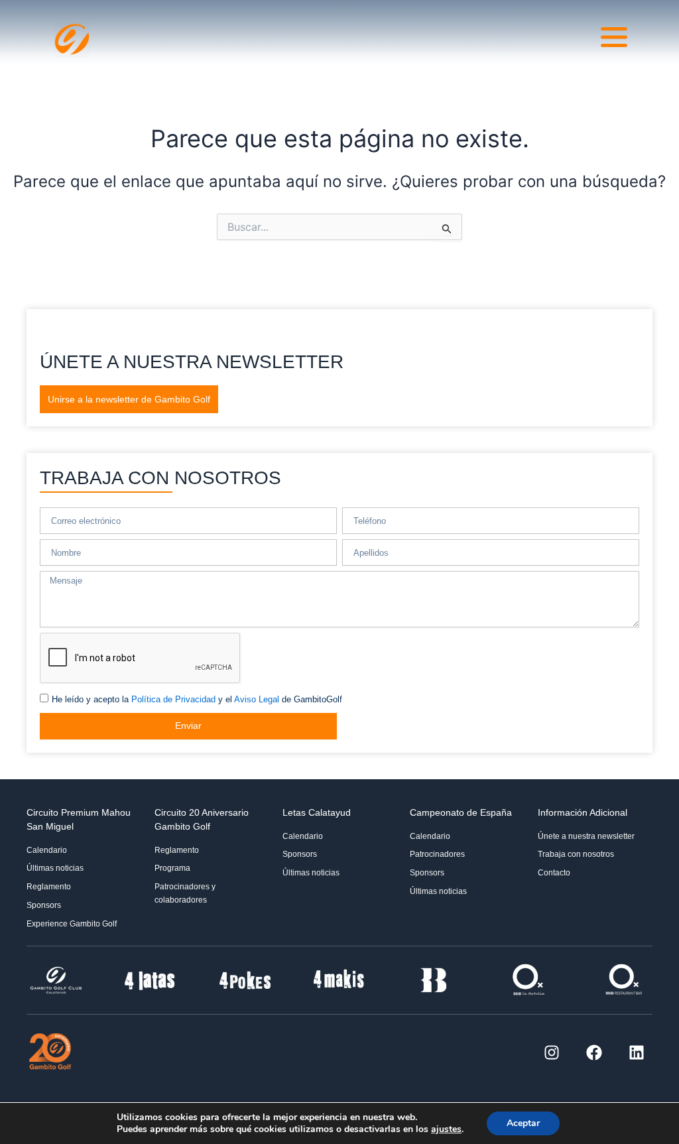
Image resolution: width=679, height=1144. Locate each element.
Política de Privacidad (173, 699)
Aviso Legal (256, 699)
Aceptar (523, 1123)
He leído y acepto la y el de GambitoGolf (197, 699)
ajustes (446, 1129)
